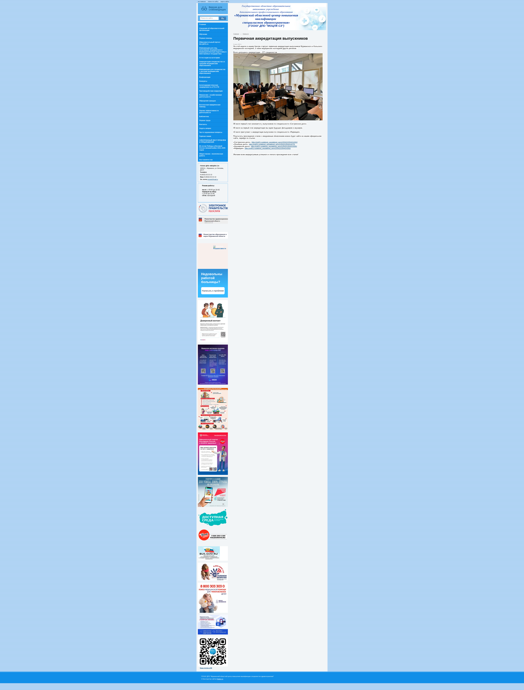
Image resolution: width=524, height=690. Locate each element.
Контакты (203, 124)
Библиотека (204, 116)
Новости (246, 34)
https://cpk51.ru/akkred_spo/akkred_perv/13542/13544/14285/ (274, 146)
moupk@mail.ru (213, 179)
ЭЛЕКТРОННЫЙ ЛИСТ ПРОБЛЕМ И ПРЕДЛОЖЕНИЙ (212, 141)
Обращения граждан (207, 101)
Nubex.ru (220, 679)
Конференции (204, 77)
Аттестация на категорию (209, 58)
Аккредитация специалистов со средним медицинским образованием (212, 63)
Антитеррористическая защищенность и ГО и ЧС (209, 86)
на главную (202, 1)
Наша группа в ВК (206, 668)
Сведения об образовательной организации (211, 29)
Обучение (203, 34)
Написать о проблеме (213, 291)
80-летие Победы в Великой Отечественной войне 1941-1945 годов (212, 148)
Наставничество (206, 160)
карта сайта (225, 1)
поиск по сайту (213, 1)
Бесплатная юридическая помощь (209, 106)
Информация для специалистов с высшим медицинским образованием (212, 71)
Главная (202, 24)
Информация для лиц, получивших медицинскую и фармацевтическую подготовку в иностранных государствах (212, 51)
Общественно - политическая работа (211, 155)
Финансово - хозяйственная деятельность (210, 96)
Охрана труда (204, 120)
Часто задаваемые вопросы (210, 132)
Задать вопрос (205, 128)
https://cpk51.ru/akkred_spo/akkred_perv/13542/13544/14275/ (272, 144)
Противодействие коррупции (211, 91)
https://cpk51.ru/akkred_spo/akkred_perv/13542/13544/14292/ (268, 148)
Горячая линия (205, 136)
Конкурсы (203, 81)
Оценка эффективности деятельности (209, 111)
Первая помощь (205, 38)
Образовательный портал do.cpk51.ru (209, 43)
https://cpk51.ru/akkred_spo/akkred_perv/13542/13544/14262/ (274, 142)
